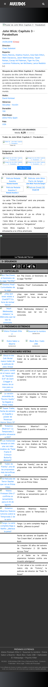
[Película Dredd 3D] (36, 187)
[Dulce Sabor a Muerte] (12, 342)
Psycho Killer (31, 657)
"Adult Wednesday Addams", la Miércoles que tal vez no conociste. (32, 312)
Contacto (42, 661)
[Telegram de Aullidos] (29, 266)
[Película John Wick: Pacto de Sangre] (36, 179)
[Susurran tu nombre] (36, 331)
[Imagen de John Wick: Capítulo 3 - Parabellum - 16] (12, 159)
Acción (15, 105)
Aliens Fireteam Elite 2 (11, 652)
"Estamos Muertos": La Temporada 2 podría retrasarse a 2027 (32, 429)
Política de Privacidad (33, 663)
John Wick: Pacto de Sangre (35, 183)
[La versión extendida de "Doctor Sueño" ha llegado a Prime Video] (7, 399)
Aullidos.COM (16, 661)
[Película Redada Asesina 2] (12, 188)
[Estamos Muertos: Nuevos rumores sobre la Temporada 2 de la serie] (7, 514)
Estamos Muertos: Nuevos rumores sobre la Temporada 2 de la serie (32, 512)
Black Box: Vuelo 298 (26, 655)
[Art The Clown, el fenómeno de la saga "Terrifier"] (7, 278)
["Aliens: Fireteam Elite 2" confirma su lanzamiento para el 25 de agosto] (7, 497)
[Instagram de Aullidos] (19, 266)
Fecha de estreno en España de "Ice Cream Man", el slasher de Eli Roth (32, 538)
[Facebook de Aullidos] (24, 266)
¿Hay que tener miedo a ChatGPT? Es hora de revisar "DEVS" (32, 297)
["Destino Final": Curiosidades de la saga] (7, 287)
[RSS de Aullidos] (34, 266)
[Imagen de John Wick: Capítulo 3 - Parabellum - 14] (12, 163)
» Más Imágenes (24, 168)
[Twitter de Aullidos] (14, 266)
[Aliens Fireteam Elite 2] (12, 332)
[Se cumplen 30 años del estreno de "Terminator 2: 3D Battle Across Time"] (7, 545)
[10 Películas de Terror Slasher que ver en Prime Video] (7, 483)
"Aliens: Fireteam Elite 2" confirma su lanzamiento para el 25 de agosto (32, 494)
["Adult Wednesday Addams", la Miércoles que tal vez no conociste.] (7, 315)
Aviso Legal (20, 663)
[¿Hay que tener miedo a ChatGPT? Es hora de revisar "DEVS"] (7, 299)
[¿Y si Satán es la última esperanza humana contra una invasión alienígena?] (7, 555)
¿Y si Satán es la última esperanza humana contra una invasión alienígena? (32, 558)
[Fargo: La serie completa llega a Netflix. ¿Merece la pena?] (7, 527)
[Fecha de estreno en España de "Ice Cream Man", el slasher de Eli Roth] (7, 535)
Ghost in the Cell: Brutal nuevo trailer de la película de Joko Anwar (32, 359)
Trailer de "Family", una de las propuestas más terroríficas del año (32, 467)
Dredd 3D (35, 190)
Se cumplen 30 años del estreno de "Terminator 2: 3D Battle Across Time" (32, 548)
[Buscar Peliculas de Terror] (43, 4)
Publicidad (11, 663)
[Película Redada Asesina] (12, 179)
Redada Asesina (12, 183)
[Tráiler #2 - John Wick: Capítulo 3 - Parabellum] (12, 142)
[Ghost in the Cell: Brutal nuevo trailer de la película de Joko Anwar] (7, 361)
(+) (3, 66)
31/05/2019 (7, 42)
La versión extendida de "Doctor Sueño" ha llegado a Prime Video (32, 397)
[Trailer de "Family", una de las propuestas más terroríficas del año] (7, 469)
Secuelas (6, 105)
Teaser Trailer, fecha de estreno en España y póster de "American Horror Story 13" (32, 412)
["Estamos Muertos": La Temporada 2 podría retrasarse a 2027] (7, 431)
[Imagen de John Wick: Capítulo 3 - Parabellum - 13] (35, 163)
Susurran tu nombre (31, 652)
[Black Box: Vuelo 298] (36, 342)
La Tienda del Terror (24, 257)
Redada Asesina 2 (12, 193)
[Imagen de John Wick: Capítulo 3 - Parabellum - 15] (35, 159)
